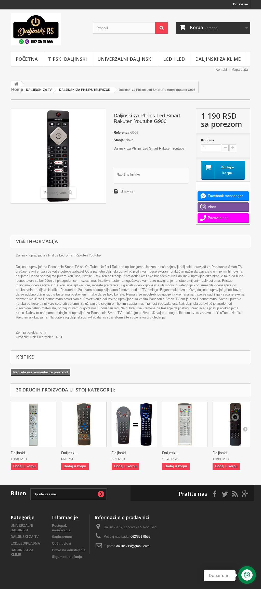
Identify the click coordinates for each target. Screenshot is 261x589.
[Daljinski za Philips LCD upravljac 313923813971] (184, 424)
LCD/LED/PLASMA (25, 543)
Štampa (127, 192)
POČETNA (27, 59)
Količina (207, 140)
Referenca (121, 132)
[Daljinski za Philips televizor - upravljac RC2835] (84, 424)
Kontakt (221, 69)
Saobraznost (62, 537)
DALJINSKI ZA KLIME (218, 59)
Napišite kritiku (128, 174)
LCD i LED (174, 59)
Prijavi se (240, 4)
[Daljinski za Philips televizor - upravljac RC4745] (235, 424)
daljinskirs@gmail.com (133, 546)
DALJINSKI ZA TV (25, 537)
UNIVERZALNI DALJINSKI (125, 59)
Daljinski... (19, 453)
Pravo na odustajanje (68, 550)
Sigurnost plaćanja (67, 557)
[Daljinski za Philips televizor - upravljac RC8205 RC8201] (134, 424)
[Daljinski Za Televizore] (48, 29)
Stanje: (119, 140)
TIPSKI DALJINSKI (67, 59)
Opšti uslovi (61, 543)
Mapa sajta (239, 69)
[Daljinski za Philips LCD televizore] (33, 424)
